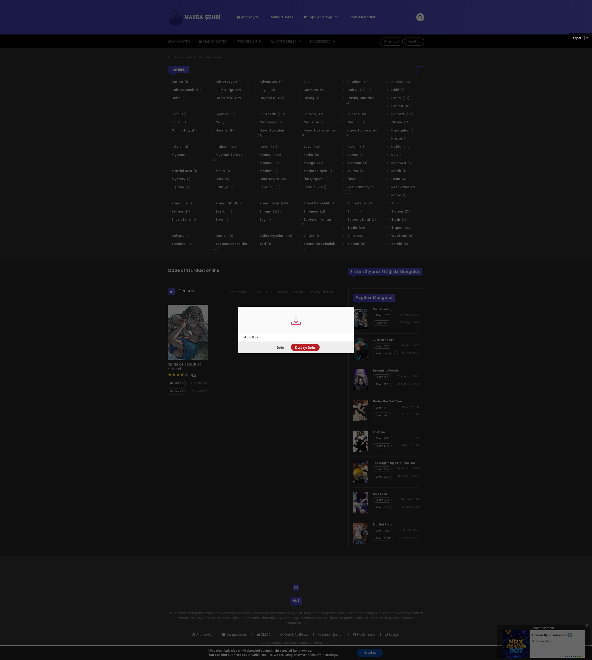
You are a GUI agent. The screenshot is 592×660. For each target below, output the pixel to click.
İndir (280, 347)
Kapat (576, 38)
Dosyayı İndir (305, 347)
